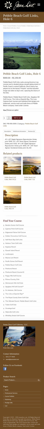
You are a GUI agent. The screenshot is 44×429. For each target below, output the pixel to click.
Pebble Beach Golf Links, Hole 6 (11, 28)
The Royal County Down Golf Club (17, 297)
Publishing (8, 399)
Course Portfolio (12, 25)
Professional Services (11, 393)
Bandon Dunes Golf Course (14, 225)
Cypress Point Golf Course (14, 229)
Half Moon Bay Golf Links (13, 239)
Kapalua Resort (10, 247)
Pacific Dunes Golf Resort (14, 261)
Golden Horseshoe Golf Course (16, 236)
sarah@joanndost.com (12, 359)
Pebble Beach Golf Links (33, 25)
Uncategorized (10, 308)
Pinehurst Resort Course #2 (14, 272)
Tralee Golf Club (10, 305)
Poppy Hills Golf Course (13, 276)
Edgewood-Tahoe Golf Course (15, 232)
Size (4, 110)
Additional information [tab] (19, 131)
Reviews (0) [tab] (31, 131)
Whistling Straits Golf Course (15, 315)
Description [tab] (7, 131)
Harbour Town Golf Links (13, 243)
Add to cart (17, 118)
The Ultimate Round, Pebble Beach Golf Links (20, 301)
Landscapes (9, 254)
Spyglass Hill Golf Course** (14, 286)
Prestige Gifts (8, 402)
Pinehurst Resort (11, 268)
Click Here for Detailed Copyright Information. (17, 419)
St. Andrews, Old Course (13, 290)
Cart (6, 406)
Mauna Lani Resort (11, 258)
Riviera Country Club (12, 279)
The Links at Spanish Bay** (14, 294)
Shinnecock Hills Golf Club (14, 283)
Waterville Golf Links (12, 312)
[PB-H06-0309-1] (22, 50)
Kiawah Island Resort (12, 250)
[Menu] (39, 4)
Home (4, 25)
